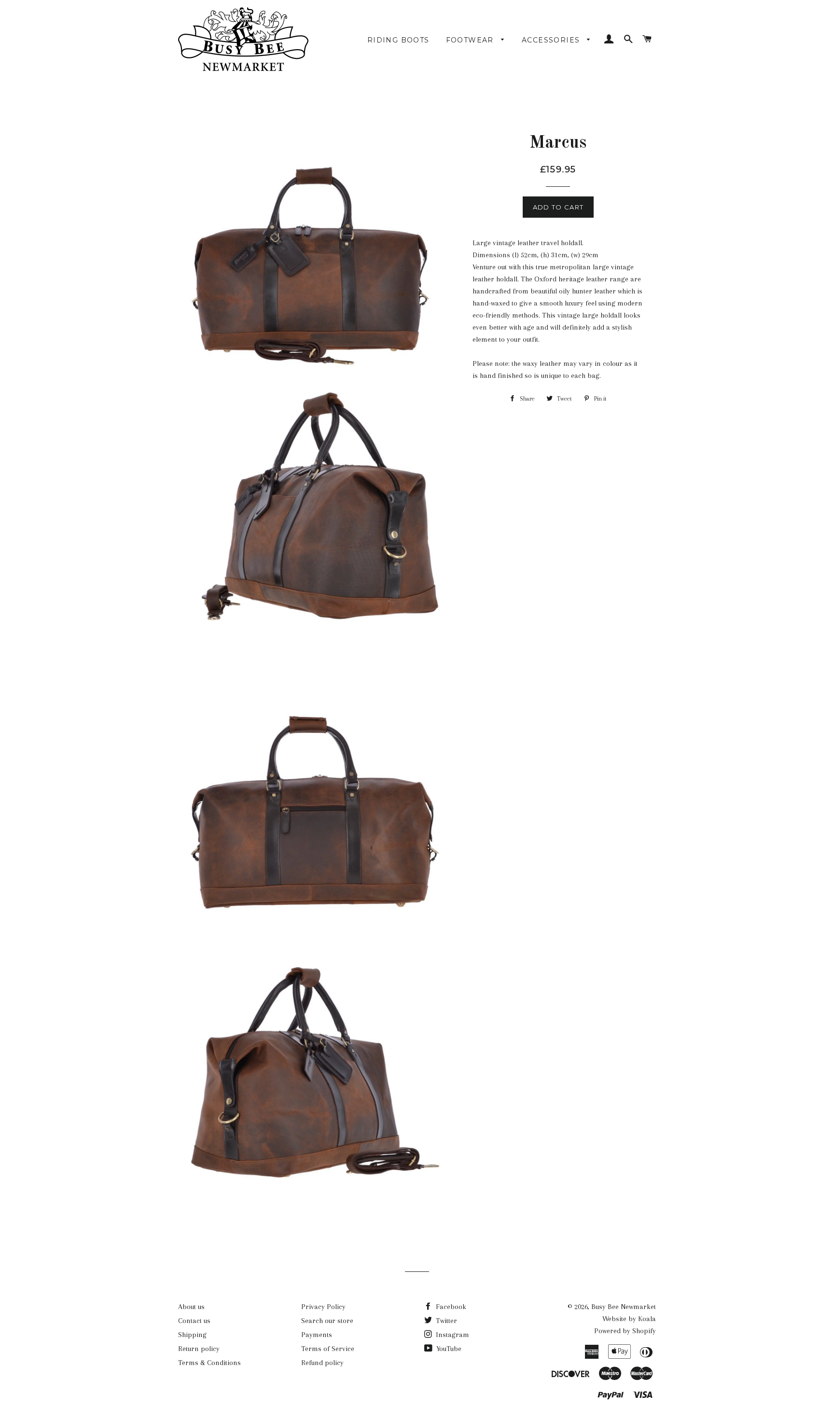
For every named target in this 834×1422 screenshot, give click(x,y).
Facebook (450, 1306)
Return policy (199, 1348)
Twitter (445, 1320)
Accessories (552, 40)
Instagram (451, 1334)
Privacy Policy (323, 1306)
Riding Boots (398, 40)
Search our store (327, 1320)
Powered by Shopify (625, 1330)
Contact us (194, 1320)
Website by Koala (629, 1318)
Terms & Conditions (209, 1362)
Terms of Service (327, 1348)
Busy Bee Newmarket (623, 1306)
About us (191, 1306)
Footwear (471, 40)
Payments (316, 1334)
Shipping (192, 1334)
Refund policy (322, 1362)
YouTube (447, 1348)
